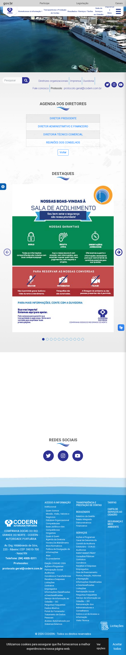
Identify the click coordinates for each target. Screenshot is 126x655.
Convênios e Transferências (58, 576)
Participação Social (54, 569)
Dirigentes (51, 533)
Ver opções (101, 646)
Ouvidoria (88, 80)
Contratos (49, 585)
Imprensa (75, 80)
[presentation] (7, 252)
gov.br (8, 3)
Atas (48, 555)
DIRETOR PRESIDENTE (63, 118)
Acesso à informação (32, 11)
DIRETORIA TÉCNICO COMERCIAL (63, 134)
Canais (119, 3)
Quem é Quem (52, 536)
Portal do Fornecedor (55, 611)
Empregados (51, 589)
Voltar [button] (63, 152)
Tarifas (90, 11)
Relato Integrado (84, 519)
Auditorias (49, 573)
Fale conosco (41, 88)
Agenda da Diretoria (55, 539)
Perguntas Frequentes (55, 605)
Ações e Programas (54, 566)
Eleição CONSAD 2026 (55, 563)
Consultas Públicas (85, 556)
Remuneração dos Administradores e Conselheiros (85, 607)
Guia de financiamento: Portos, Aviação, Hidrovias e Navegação (88, 575)
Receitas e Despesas (55, 579)
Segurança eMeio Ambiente (109, 11)
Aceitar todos (117, 646)
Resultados (72, 11)
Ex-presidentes (53, 558)
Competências (53, 523)
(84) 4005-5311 (27, 558)
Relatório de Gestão (85, 516)
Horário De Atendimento (57, 542)
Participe (44, 3)
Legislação (82, 3)
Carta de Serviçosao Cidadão (99, 11)
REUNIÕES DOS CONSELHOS (63, 142)
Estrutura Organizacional (57, 520)
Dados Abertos (52, 608)
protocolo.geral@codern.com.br (83, 88)
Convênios (81, 563)
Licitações (49, 582)
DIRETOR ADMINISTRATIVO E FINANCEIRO (63, 126)
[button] (43, 337)
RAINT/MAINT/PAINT (86, 553)
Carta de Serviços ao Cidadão (115, 512)
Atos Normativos (54, 546)
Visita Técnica (82, 620)
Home (20, 11)
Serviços (82, 11)
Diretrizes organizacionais (53, 80)
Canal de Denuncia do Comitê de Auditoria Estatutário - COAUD (86, 543)
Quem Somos (52, 510)
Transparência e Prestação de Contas (55, 11)
